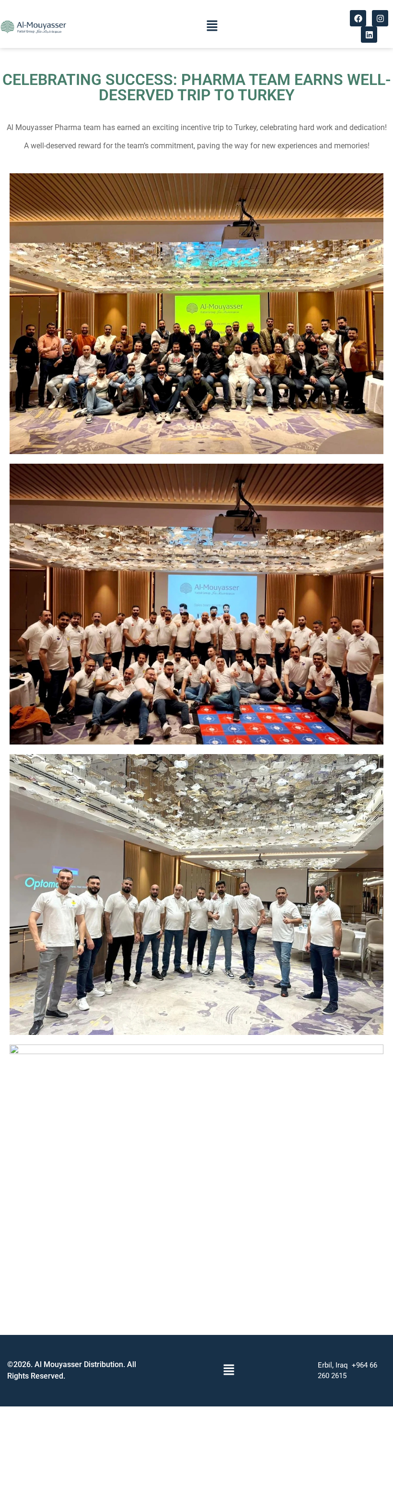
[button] (211, 26)
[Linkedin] (369, 34)
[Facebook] (358, 18)
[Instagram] (380, 18)
